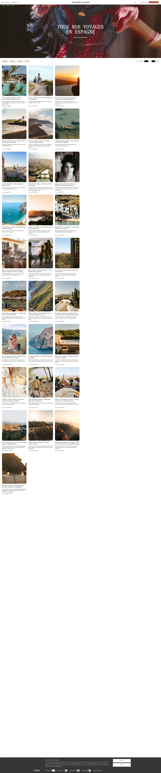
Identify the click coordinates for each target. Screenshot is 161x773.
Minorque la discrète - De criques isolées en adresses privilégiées (66, 356)
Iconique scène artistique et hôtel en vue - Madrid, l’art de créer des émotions (66, 184)
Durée (141, 61)
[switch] (65, 770)
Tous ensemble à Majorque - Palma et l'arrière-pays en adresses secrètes (12, 98)
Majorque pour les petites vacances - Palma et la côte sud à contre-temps (14, 141)
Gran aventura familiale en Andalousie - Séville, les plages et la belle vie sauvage (12, 270)
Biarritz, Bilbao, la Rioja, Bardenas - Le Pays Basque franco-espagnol (40, 270)
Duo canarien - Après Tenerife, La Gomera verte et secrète (66, 270)
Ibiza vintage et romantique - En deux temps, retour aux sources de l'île (14, 313)
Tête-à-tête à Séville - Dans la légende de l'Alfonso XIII (13, 184)
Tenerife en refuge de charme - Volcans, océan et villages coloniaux (39, 141)
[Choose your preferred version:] (135, 2)
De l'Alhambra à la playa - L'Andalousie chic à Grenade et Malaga (14, 227)
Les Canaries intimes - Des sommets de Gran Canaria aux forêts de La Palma (14, 356)
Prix (145, 61)
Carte (153, 61)
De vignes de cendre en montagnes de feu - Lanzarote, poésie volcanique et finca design (67, 313)
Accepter (122, 760)
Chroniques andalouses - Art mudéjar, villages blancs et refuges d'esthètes (14, 443)
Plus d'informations (56, 766)
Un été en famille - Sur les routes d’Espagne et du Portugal (40, 98)
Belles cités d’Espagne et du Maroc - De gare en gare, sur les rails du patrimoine (67, 400)
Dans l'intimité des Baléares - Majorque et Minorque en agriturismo (39, 400)
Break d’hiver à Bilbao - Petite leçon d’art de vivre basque (40, 184)
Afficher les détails (97, 770)
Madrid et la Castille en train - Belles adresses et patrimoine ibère (40, 227)
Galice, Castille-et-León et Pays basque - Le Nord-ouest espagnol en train (39, 313)
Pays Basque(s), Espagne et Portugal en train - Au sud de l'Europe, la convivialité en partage (67, 443)
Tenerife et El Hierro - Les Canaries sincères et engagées (40, 356)
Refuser (122, 764)
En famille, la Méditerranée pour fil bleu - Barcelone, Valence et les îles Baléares (13, 486)
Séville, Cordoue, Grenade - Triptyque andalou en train (38, 443)
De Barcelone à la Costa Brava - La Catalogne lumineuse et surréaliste (67, 227)
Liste (157, 61)
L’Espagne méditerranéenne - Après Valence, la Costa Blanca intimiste (67, 141)
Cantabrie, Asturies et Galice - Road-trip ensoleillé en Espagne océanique (13, 400)
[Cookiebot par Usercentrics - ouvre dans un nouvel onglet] (36, 770)
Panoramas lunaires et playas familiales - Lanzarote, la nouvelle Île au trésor (66, 98)
